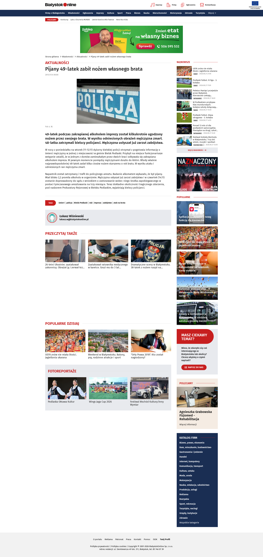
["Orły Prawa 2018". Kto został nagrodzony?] (151, 341)
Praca (128, 13)
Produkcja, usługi (188, 489)
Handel (183, 456)
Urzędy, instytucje (188, 513)
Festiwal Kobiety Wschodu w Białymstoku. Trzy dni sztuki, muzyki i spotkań (205, 139)
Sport (120, 13)
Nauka (146, 13)
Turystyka (200, 13)
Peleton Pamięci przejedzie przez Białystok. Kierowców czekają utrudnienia (205, 93)
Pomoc (147, 539)
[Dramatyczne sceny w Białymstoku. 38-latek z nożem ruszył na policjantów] (151, 251)
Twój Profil (165, 539)
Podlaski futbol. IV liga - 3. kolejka (205, 81)
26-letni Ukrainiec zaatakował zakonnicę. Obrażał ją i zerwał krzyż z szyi (65, 266)
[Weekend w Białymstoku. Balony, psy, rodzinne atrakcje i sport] (108, 341)
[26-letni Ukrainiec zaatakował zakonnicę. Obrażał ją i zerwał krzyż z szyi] (65, 251)
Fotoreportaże (62, 371)
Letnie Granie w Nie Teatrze (103, 20)
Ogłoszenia (190, 5)
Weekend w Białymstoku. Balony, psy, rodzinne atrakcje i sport (106, 356)
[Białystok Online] (60, 5)
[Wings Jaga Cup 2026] (108, 388)
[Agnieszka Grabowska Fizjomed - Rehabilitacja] (197, 397)
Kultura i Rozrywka (199, 145)
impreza (97, 203)
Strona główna (52, 56)
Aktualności (82, 56)
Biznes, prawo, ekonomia (191, 442)
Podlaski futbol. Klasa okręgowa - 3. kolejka (203, 116)
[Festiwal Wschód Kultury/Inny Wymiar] (149, 388)
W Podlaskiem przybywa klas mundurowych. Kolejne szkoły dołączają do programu (204, 104)
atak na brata (119, 203)
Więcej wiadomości (195, 150)
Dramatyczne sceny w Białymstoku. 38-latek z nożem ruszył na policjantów (150, 266)
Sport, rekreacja (187, 504)
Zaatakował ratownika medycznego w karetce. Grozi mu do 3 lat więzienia (108, 266)
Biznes (137, 13)
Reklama (183, 494)
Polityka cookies (118, 546)
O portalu (97, 539)
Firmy (174, 5)
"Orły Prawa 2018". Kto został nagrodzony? (147, 356)
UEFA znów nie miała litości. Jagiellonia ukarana (61, 356)
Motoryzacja (176, 13)
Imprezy (159, 5)
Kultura (110, 13)
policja (69, 203)
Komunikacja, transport (191, 466)
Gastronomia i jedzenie (191, 452)
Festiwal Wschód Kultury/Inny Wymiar (147, 403)
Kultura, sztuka (186, 471)
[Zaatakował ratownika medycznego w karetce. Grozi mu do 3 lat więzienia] (108, 251)
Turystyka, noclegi (188, 508)
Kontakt (137, 539)
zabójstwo (107, 203)
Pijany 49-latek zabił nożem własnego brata (111, 56)
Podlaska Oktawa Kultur (61, 401)
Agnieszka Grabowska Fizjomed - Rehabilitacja (195, 415)
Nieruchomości (160, 13)
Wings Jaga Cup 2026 (100, 401)
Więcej (211, 13)
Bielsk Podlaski (81, 203)
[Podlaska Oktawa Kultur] (67, 388)
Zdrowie (188, 13)
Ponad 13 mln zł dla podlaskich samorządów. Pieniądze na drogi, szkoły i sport (205, 128)
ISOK (155, 539)
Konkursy (64, 20)
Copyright (132, 546)
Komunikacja (210, 5)
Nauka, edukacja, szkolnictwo (194, 485)
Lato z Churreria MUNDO (80, 20)
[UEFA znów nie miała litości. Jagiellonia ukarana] (65, 341)
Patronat (119, 539)
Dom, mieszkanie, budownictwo (195, 447)
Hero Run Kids (122, 20)
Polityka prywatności (99, 546)
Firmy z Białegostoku (55, 13)
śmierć (62, 203)
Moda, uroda (185, 475)
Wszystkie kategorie (189, 522)
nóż (90, 203)
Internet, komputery (189, 461)
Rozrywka (184, 499)
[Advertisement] (108, 295)
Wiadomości (73, 13)
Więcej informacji (188, 424)
